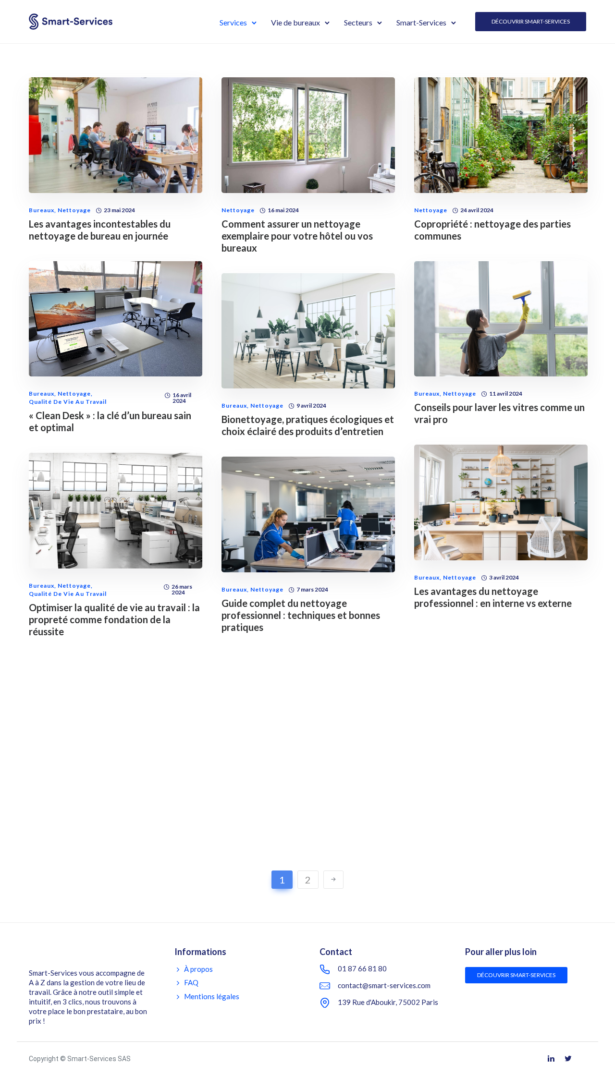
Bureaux (41, 210)
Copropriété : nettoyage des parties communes (492, 230)
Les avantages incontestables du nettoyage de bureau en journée (100, 230)
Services (233, 22)
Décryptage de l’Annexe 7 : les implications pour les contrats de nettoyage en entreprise (100, 871)
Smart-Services (421, 22)
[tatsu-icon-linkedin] (552, 1059)
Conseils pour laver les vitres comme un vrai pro (499, 413)
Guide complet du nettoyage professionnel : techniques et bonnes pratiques (300, 615)
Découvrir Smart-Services (531, 21)
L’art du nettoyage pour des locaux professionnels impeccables (489, 837)
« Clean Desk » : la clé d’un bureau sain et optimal (110, 421)
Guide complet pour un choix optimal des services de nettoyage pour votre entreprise (302, 859)
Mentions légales (211, 996)
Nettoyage (74, 210)
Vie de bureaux (295, 22)
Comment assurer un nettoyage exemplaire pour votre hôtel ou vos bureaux (297, 236)
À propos (198, 969)
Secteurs (358, 22)
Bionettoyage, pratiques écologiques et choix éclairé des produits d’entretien (307, 425)
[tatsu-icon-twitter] (570, 1059)
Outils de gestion (442, 818)
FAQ (191, 982)
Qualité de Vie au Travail (68, 402)
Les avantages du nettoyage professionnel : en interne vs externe (493, 597)
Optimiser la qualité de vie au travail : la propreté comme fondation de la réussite (114, 619)
